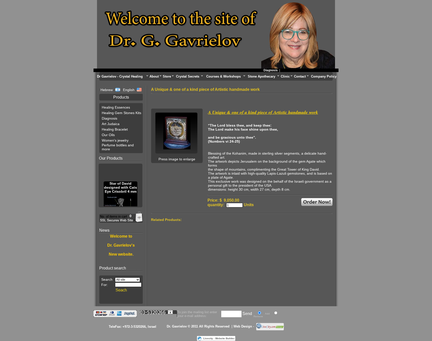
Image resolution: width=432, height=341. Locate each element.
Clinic (285, 76)
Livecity (208, 338)
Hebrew (107, 90)
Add (267, 313)
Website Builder (224, 338)
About (154, 76)
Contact (300, 76)
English (128, 90)
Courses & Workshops (223, 76)
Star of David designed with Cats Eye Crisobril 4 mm (120, 186)
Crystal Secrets (187, 76)
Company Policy (323, 76)
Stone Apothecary (261, 76)
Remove (258, 316)
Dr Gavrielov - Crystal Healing (120, 76)
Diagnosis (266, 70)
